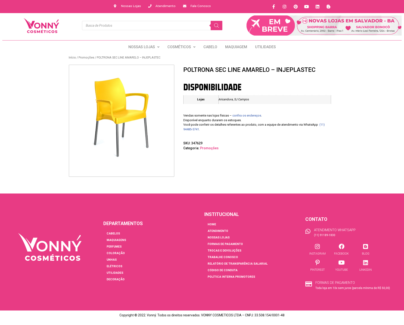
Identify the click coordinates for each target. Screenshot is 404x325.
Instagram (317, 253)
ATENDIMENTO (218, 231)
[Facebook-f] (273, 6)
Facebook (341, 253)
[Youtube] (306, 6)
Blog (365, 253)
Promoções (86, 57)
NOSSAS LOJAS (141, 47)
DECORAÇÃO (116, 279)
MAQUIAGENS (116, 240)
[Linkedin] (317, 6)
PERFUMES (114, 246)
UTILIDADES (265, 47)
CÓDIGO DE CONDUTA (223, 270)
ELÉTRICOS (114, 266)
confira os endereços (246, 115)
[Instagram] (284, 6)
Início (72, 57)
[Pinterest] (295, 6)
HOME (212, 224)
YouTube (341, 269)
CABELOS (113, 233)
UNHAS (112, 259)
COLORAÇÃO (116, 253)
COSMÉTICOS (179, 47)
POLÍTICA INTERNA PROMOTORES (231, 276)
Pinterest (317, 269)
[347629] (122, 117)
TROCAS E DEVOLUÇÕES (224, 250)
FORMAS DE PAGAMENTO (225, 244)
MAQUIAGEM (236, 47)
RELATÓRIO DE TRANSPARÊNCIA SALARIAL (238, 263)
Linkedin (365, 269)
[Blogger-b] (328, 6)
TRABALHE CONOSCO (223, 257)
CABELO (210, 47)
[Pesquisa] (216, 25)
